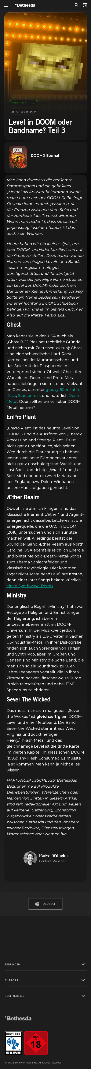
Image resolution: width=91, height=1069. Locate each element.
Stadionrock (29, 395)
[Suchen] (76, 5)
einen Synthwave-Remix (30, 586)
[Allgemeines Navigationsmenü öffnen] (5, 5)
